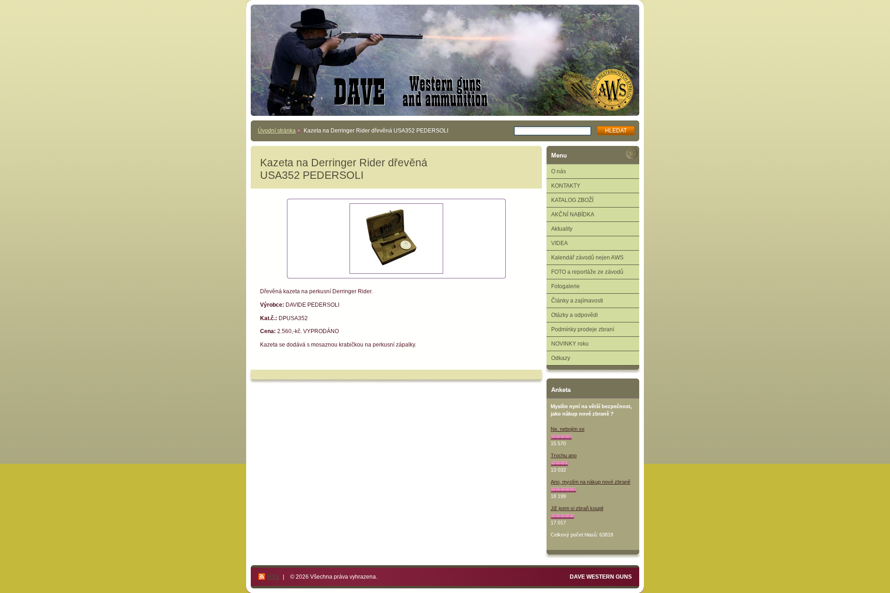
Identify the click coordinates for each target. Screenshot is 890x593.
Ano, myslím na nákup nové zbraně (590, 482)
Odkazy (560, 358)
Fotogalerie (565, 286)
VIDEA (559, 243)
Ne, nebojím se (568, 429)
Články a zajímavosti (577, 300)
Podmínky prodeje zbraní (582, 329)
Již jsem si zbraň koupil (577, 508)
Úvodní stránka (277, 130)
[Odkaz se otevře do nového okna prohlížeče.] (396, 238)
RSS (273, 577)
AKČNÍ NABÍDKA (572, 214)
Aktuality (561, 229)
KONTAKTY (565, 186)
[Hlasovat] (561, 437)
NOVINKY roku (570, 344)
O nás (558, 171)
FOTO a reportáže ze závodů (587, 272)
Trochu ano (564, 455)
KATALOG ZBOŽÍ (572, 200)
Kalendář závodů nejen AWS (587, 257)
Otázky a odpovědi (574, 315)
